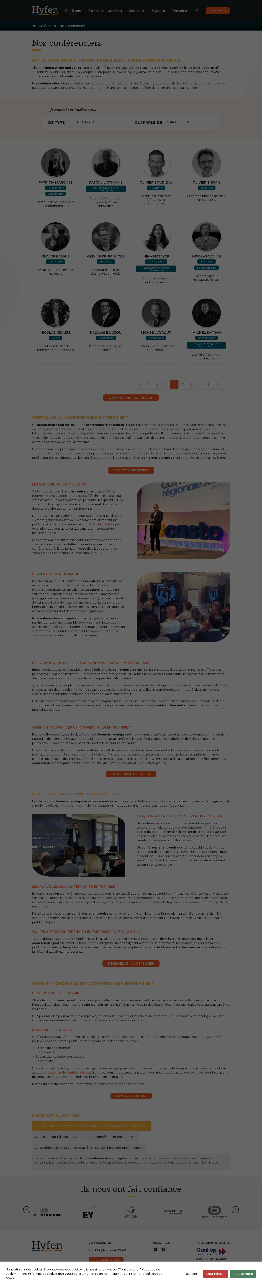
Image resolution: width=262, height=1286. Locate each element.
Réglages (191, 1273)
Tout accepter (243, 1273)
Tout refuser (215, 1273)
